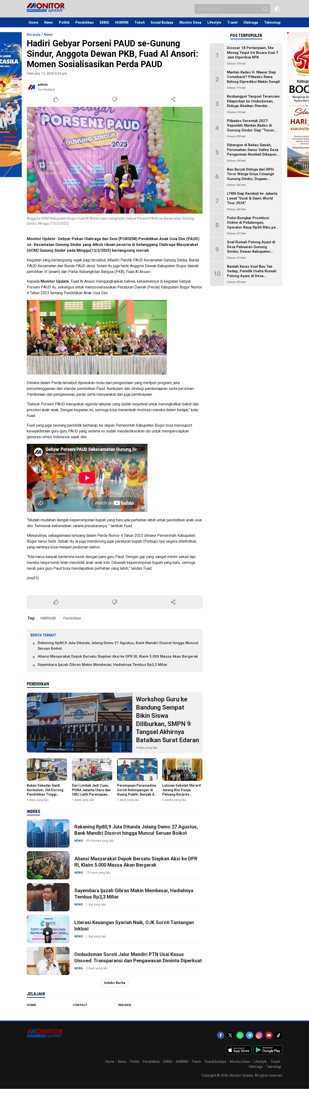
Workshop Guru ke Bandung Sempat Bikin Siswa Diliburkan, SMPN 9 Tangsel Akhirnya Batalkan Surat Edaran (167, 720)
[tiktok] (278, 1035)
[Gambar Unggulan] (115, 160)
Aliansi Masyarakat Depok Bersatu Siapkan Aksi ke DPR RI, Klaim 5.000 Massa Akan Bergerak (118, 656)
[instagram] (259, 1035)
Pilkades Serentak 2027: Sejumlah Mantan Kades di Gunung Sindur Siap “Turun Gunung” (250, 128)
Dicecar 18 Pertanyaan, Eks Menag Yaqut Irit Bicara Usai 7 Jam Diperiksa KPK (252, 52)
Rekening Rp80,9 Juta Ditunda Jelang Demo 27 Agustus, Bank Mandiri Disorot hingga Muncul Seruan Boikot (118, 646)
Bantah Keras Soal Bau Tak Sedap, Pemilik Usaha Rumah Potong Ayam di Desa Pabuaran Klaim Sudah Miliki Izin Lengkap (251, 276)
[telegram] (249, 1035)
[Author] (31, 87)
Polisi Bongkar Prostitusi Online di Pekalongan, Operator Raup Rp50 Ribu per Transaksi (252, 225)
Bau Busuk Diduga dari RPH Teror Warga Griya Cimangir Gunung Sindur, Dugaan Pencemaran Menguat (250, 176)
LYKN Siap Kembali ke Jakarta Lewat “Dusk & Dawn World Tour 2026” (252, 198)
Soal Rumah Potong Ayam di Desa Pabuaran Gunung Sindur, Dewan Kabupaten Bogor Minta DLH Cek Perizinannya (251, 251)
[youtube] (269, 1035)
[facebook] (220, 1035)
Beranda (33, 34)
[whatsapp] (240, 1035)
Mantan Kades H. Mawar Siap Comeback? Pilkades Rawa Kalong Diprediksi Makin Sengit (253, 77)
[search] (265, 9)
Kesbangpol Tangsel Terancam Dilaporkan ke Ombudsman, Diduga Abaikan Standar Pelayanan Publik (253, 103)
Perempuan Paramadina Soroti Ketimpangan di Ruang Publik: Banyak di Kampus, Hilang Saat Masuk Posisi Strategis (136, 794)
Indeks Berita (114, 983)
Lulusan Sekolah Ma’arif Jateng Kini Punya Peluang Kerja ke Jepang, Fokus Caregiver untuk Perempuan (182, 794)
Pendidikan (72, 618)
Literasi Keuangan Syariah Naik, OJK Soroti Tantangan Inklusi (134, 926)
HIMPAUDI (48, 618)
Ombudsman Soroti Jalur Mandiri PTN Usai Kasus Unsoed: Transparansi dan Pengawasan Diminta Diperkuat (138, 957)
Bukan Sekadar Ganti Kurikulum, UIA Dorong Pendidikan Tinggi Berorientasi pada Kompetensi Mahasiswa (46, 794)
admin (43, 84)
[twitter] (230, 1035)
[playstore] (268, 1053)
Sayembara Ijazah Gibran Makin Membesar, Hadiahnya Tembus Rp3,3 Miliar (103, 664)
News (48, 34)
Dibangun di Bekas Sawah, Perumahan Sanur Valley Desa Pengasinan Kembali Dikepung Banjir (253, 152)
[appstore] (238, 1053)
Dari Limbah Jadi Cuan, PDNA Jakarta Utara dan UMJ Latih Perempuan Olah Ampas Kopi (91, 792)
